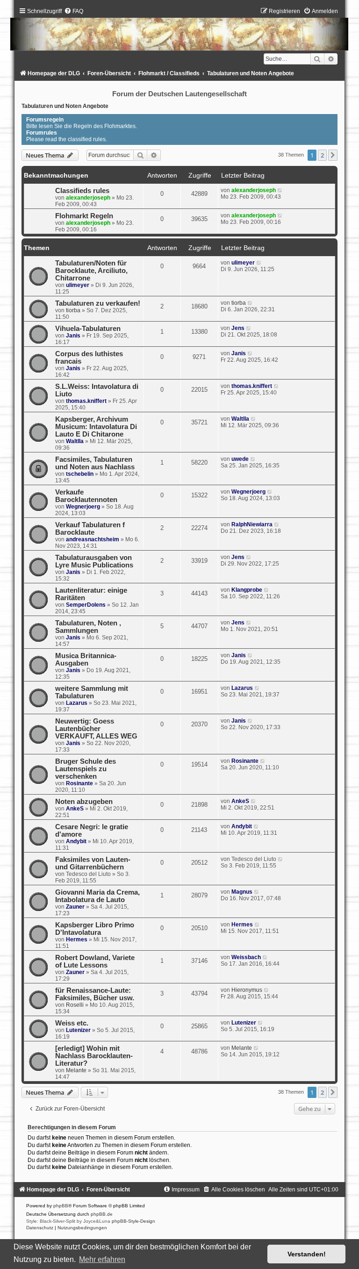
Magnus (241, 892)
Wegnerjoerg (83, 506)
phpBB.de (102, 1214)
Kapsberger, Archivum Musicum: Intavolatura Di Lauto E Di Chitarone (96, 427)
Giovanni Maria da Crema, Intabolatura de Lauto (97, 896)
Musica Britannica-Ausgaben (85, 659)
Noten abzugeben (84, 801)
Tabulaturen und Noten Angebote (65, 106)
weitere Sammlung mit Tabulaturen (91, 692)
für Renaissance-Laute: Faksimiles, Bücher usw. (94, 994)
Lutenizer (78, 1030)
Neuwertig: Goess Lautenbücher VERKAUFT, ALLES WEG (96, 728)
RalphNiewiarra (252, 524)
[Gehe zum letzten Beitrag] (280, 190)
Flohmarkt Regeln (84, 216)
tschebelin (79, 474)
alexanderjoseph (88, 197)
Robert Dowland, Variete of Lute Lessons (95, 961)
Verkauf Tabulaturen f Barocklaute (90, 528)
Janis (73, 335)
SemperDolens (86, 605)
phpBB (60, 1205)
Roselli (75, 1005)
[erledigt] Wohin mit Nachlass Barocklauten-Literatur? (94, 1056)
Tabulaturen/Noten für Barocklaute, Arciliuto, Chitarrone (91, 270)
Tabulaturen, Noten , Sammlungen (88, 626)
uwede (240, 459)
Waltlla (75, 441)
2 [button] (322, 155)
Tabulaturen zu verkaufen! (97, 303)
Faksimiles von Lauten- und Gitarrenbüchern (92, 863)
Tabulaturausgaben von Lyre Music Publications (94, 561)
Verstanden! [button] (306, 1254)
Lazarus (76, 703)
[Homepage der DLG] (179, 31)
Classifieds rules (82, 190)
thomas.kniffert (86, 401)
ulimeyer (77, 285)
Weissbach (246, 957)
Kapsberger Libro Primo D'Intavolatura (94, 928)
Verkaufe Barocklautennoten (86, 495)
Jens (237, 328)
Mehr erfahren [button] (102, 1259)
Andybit (76, 841)
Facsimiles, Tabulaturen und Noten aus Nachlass (95, 463)
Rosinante (79, 783)
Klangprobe (246, 590)
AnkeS (75, 808)
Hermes (76, 939)
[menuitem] (73, 11)
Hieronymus (246, 990)
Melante (76, 1070)
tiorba (73, 310)
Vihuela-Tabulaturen (88, 328)
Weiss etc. (71, 1023)
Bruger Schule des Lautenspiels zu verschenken (85, 769)
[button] (332, 155)
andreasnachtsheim (92, 539)
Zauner (75, 906)
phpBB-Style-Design (133, 1221)
